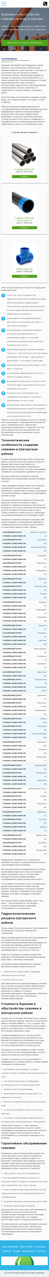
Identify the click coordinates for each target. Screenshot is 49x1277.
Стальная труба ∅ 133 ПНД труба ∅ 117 (24, 219)
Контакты (40, 1251)
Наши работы (28, 1251)
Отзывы (16, 1251)
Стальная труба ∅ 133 (24, 169)
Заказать (25, 176)
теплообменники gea (23, 60)
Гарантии (6, 1251)
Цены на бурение (10, 1247)
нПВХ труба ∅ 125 (24, 269)
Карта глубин (26, 1247)
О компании (40, 1247)
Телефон (5, 35)
